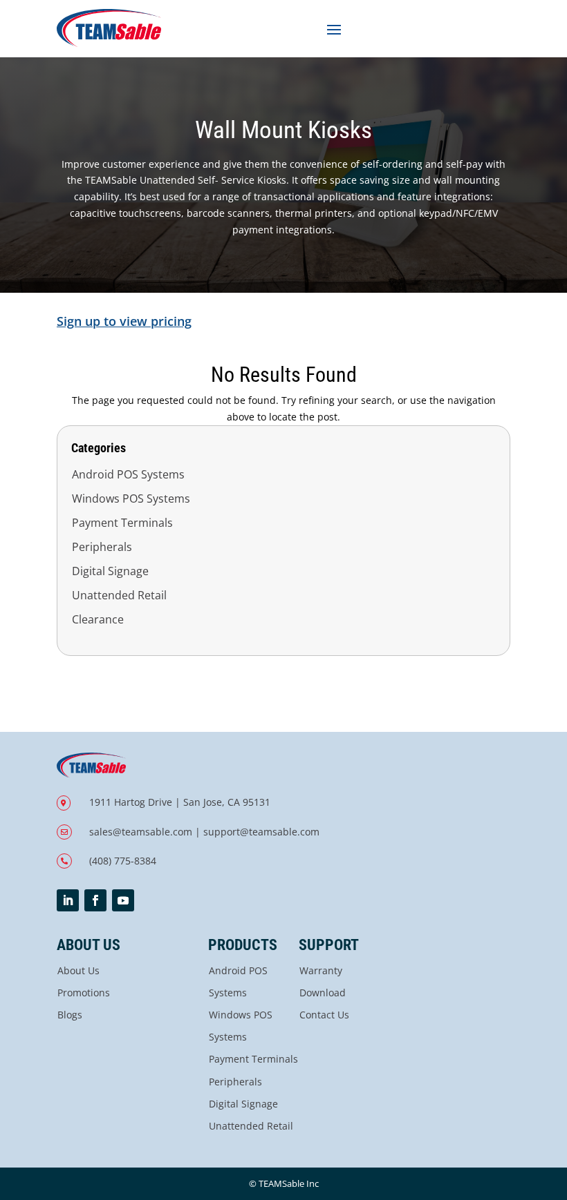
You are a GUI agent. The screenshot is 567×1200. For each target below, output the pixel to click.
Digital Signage (110, 571)
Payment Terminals (122, 522)
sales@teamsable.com (140, 831)
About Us (78, 970)
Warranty (320, 970)
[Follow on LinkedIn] (68, 900)
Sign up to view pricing (124, 321)
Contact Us (324, 1014)
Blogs (69, 1014)
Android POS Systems (128, 474)
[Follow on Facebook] (95, 900)
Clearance (98, 619)
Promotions (83, 992)
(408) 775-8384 (122, 860)
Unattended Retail (119, 595)
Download (322, 992)
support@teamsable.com (261, 831)
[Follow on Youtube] (123, 900)
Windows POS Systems (131, 498)
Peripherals (102, 546)
